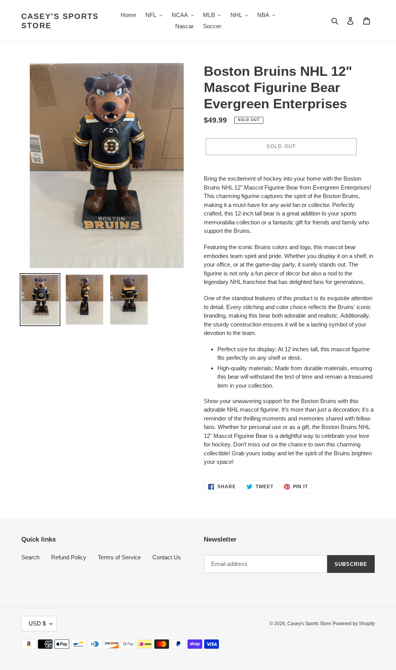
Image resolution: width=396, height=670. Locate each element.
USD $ (37, 623)
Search (30, 557)
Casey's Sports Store (60, 21)
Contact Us (166, 557)
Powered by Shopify (354, 623)
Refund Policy (68, 557)
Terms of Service (119, 557)
